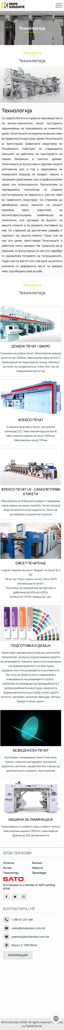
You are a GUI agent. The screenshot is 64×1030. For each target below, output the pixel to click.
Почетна (8, 863)
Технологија (11, 872)
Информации (17, 955)
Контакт (37, 863)
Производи (39, 872)
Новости (37, 868)
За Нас (7, 868)
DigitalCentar (33, 1026)
